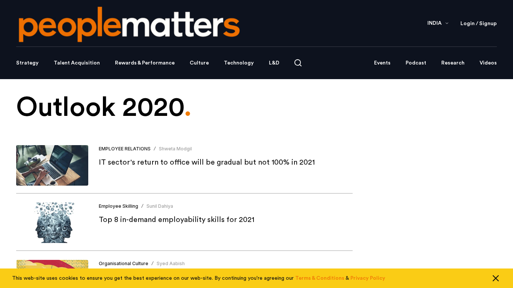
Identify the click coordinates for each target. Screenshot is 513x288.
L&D (274, 63)
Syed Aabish (171, 263)
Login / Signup (478, 23)
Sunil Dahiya (159, 206)
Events (382, 63)
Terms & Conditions (319, 278)
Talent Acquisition (77, 63)
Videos (488, 63)
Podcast (416, 63)
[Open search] (298, 62)
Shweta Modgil (175, 149)
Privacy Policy (367, 278)
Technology (239, 63)
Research (453, 63)
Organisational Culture (123, 263)
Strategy (27, 63)
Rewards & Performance (145, 63)
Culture (199, 63)
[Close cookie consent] (495, 278)
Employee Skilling (118, 206)
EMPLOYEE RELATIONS (125, 149)
